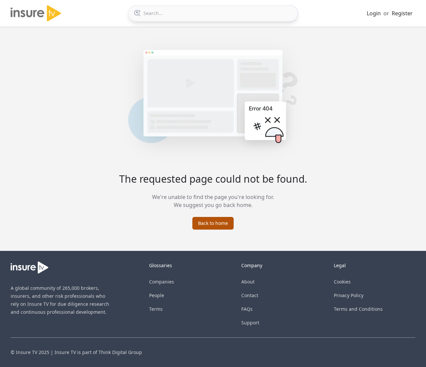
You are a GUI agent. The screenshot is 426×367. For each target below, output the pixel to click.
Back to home (213, 223)
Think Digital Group (120, 352)
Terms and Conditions (358, 309)
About (248, 281)
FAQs (247, 309)
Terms (156, 309)
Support (250, 322)
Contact (249, 295)
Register (402, 13)
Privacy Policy (348, 295)
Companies (161, 281)
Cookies (342, 281)
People (156, 295)
